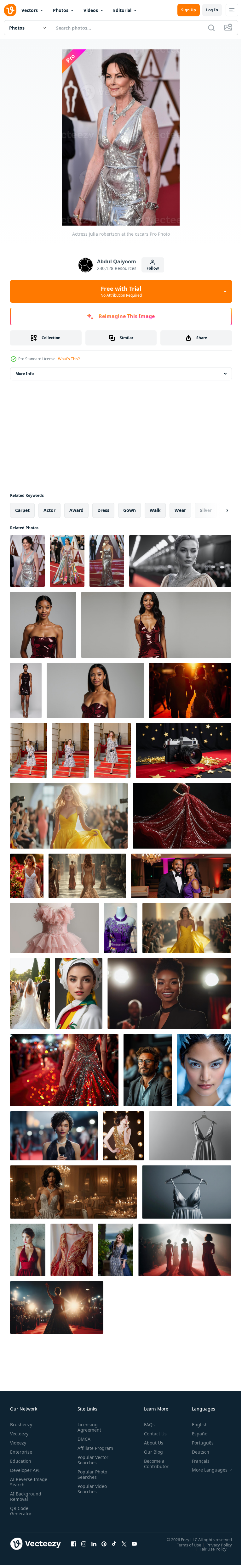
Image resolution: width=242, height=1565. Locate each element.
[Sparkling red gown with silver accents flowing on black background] (182, 816)
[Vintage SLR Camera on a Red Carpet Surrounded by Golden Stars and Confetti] (183, 750)
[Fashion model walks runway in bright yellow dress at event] (186, 928)
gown (129, 510)
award (76, 510)
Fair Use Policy (208, 1548)
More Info (24, 373)
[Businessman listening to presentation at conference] (148, 1070)
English (195, 1425)
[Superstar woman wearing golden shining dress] (123, 1135)
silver (206, 510)
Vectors (29, 10)
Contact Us (152, 1434)
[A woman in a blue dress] (115, 1250)
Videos (91, 10)
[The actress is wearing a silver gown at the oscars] (106, 561)
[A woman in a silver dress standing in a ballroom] (73, 1192)
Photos (60, 10)
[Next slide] (217, 510)
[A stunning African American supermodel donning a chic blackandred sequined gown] (43, 625)
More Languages (205, 1469)
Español (195, 1434)
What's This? (69, 359)
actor (49, 510)
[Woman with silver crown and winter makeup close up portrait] (204, 1070)
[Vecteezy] (10, 10)
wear (180, 510)
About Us (151, 1443)
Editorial (122, 10)
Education (20, 1461)
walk (155, 510)
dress (103, 510)
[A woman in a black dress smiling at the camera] (169, 993)
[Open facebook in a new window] (73, 1543)
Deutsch (196, 1452)
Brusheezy (21, 1425)
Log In (212, 10)
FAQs (146, 1425)
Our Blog (150, 1452)
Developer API (25, 1470)
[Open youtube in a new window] (134, 1543)
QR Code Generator (21, 1511)
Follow (153, 268)
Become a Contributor (153, 1463)
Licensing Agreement (88, 1427)
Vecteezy (19, 1434)
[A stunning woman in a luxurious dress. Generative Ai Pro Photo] (78, 993)
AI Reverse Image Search (24, 1482)
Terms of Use (184, 1544)
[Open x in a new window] (124, 1543)
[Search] (211, 27)
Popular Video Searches (91, 1494)
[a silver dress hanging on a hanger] (186, 1192)
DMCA (82, 1439)
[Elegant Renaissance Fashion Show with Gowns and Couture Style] (87, 876)
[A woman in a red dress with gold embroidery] (71, 1250)
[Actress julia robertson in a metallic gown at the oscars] (67, 561)
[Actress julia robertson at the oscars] (27, 561)
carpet (22, 510)
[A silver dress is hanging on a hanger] (190, 1135)
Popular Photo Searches (91, 1479)
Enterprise (21, 1452)
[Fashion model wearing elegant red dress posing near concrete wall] (27, 1250)
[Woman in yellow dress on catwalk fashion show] (69, 816)
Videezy (18, 1443)
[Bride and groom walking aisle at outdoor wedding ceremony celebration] (30, 993)
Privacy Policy (214, 1544)
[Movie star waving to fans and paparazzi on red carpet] (56, 1307)
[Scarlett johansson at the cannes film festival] (180, 561)
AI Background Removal (25, 1496)
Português (198, 1443)
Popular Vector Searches (91, 1465)
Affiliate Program (85, 1450)
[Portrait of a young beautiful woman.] (28, 750)
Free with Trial (121, 291)
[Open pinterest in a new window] (104, 1543)
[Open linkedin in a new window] (93, 1543)
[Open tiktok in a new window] (114, 1543)
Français (196, 1461)
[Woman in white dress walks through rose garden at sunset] (26, 876)
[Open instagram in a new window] (83, 1543)
